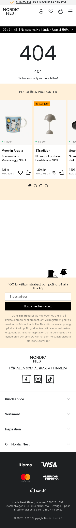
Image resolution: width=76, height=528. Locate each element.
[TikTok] (50, 378)
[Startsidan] (11, 11)
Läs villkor (43, 340)
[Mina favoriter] (51, 11)
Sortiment (12, 414)
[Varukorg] (60, 11)
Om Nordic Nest (17, 444)
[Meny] (70, 11)
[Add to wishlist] (20, 172)
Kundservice (14, 399)
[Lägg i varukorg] (28, 172)
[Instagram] (38, 378)
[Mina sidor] (41, 11)
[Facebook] (26, 378)
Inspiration (13, 429)
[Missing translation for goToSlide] (35, 185)
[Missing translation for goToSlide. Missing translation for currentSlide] (29, 185)
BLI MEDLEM (23, 2)
